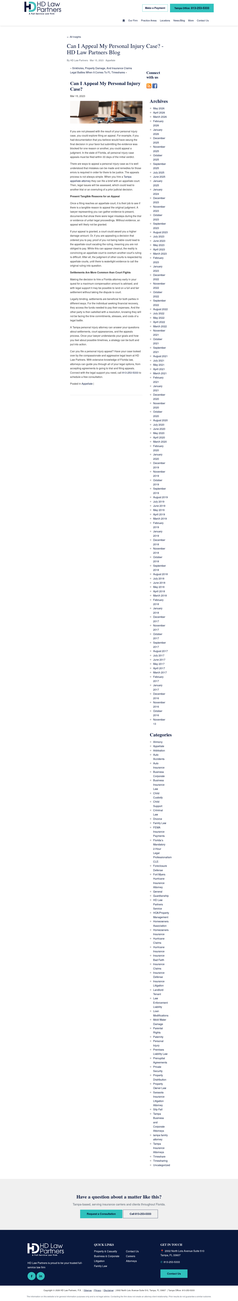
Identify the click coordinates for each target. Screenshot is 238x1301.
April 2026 (159, 112)
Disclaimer (109, 1290)
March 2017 (160, 672)
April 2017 (159, 668)
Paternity (158, 1037)
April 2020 (159, 437)
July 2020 (158, 424)
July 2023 (158, 236)
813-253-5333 (191, 8)
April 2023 (159, 249)
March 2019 (160, 518)
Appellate (87, 383)
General (157, 891)
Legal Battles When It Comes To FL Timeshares (97, 72)
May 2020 (158, 433)
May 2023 (158, 245)
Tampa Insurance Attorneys (158, 1148)
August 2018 (160, 574)
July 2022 (158, 313)
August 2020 (160, 420)
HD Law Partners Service (158, 904)
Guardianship (161, 896)
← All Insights (74, 36)
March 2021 (160, 373)
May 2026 (158, 108)
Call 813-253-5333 (140, 1214)
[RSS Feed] (149, 90)
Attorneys (131, 1261)
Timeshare (159, 1156)
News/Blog (179, 20)
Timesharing (160, 1161)
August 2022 (160, 309)
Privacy (97, 1290)
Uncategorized (161, 1165)
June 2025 (159, 176)
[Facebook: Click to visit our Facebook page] (32, 1276)
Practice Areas (149, 20)
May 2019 (158, 510)
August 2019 (160, 497)
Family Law (159, 823)
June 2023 (159, 241)
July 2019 (158, 501)
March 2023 (160, 253)
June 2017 (159, 659)
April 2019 (159, 514)
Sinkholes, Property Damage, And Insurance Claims (102, 68)
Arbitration (159, 750)
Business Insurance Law (158, 784)
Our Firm (133, 20)
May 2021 (158, 365)
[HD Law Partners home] (42, 8)
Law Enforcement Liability (160, 1002)
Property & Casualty (105, 1251)
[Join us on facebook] (154, 90)
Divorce (157, 819)
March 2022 (160, 326)
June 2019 (159, 506)
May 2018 (158, 587)
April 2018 (159, 591)
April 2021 (159, 369)
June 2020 (159, 429)
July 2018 (158, 578)
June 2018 (159, 583)
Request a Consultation (101, 1214)
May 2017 (158, 664)
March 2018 (160, 595)
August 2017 (160, 651)
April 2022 (159, 322)
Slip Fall (158, 1109)
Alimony (158, 742)
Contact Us (203, 20)
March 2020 (160, 441)
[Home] (124, 21)
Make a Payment (155, 8)
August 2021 (160, 356)
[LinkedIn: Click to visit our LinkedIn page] (41, 1276)
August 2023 (160, 232)
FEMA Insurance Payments (159, 831)
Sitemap (88, 1290)
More (191, 20)
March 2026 (160, 117)
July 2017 (158, 655)
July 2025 (158, 172)
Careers (130, 1256)
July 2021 (158, 360)
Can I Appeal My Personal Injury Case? (105, 86)
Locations (165, 20)
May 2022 (158, 318)
